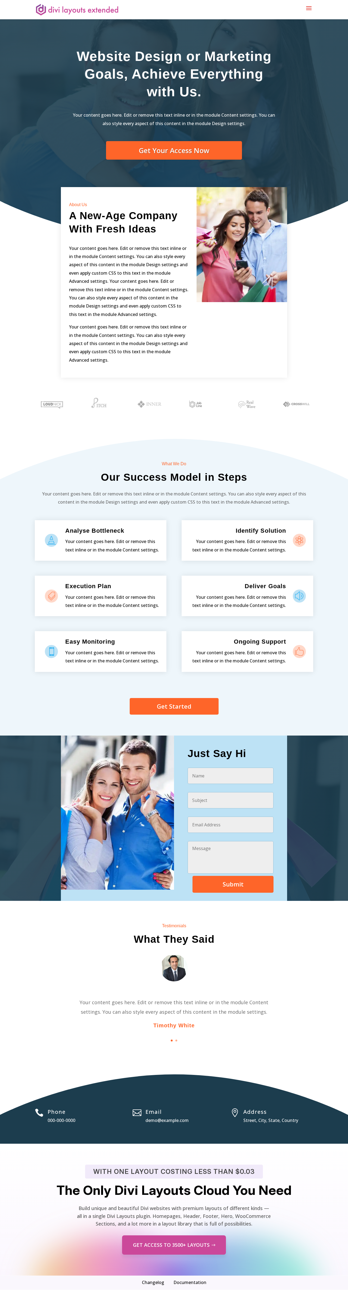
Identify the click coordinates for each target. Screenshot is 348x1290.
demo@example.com (167, 1120)
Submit (233, 884)
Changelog (153, 1282)
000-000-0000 (61, 1120)
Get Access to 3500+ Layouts (171, 1245)
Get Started (174, 706)
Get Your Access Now (174, 150)
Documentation (189, 1282)
